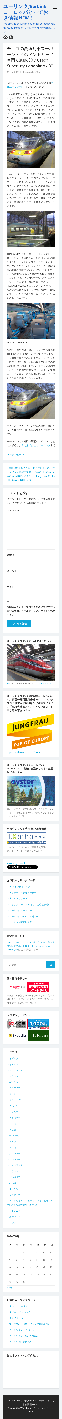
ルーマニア (14, 1216)
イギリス (13, 1058)
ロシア (12, 1222)
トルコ (12, 1147)
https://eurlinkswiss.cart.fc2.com (23, 752)
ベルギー (13, 1183)
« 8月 (9, 1287)
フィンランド (16, 1165)
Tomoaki (29, 72)
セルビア (13, 1123)
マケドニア (14, 1195)
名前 (10, 554)
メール (12, 570)
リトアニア (14, 1210)
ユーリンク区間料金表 (20, 922)
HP (8, 683)
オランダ (13, 1076)
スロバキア (15, 455)
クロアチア (14, 1088)
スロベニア (14, 1117)
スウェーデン (16, 1100)
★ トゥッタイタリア (20, 886)
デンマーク (14, 1135)
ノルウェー (14, 1153)
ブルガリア (14, 1177)
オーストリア (16, 1070)
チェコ (25, 455)
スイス (12, 1094)
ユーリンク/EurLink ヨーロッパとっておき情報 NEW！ (25, 12)
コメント (13, 510)
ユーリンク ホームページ (21, 910)
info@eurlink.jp (43, 683)
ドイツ (12, 1141)
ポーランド (14, 1189)
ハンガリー (14, 1159)
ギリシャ (13, 1082)
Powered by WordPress (20, 1408)
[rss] (11, 37)
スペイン (13, 1106)
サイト (10, 586)
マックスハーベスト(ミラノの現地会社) (29, 904)
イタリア (13, 1064)
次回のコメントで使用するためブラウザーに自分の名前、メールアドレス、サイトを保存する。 (31, 610)
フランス (13, 1171)
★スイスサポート (18, 898)
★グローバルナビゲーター (22, 892)
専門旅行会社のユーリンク (35, 445)
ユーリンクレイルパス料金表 (23, 916)
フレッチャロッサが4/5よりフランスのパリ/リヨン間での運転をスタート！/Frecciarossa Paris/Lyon (30, 946)
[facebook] (5, 37)
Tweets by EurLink (16, 863)
